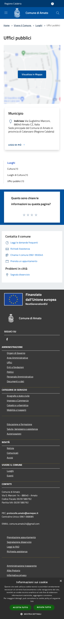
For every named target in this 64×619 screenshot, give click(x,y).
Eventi (10, 475)
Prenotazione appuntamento (21, 537)
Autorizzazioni (14, 433)
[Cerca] (58, 13)
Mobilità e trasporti (16, 410)
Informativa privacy (16, 575)
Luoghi (38, 25)
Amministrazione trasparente (22, 566)
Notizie (10, 448)
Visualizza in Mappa (32, 74)
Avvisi (10, 457)
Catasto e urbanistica (17, 405)
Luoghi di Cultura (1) (17, 175)
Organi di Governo (16, 353)
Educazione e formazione (19, 424)
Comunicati (12, 453)
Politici (10, 372)
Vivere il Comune (23, 25)
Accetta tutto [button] (20, 607)
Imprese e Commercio (18, 400)
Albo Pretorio (13, 570)
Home (7, 25)
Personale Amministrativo (20, 376)
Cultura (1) (12, 169)
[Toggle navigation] (6, 12)
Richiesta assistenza (17, 551)
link (32, 601)
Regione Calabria (12, 3)
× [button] (61, 581)
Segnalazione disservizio (19, 542)
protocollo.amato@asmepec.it (22, 513)
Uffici (9, 362)
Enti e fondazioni (15, 367)
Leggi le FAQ (13, 546)
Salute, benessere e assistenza (22, 429)
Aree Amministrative (17, 358)
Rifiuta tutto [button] (44, 607)
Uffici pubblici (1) (15, 181)
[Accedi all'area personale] (52, 3)
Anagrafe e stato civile (18, 396)
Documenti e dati (15, 381)
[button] (32, 614)
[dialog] (32, 598)
